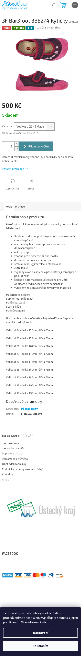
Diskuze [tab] (20, 207)
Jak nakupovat (11, 443)
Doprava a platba (12, 454)
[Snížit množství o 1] (16, 148)
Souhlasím (40, 646)
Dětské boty (29, 409)
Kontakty (7, 474)
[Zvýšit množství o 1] (16, 144)
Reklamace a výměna (15, 459)
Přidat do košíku (38, 146)
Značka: (49, 28)
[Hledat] (53, 5)
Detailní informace (13, 169)
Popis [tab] (9, 207)
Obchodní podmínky (14, 464)
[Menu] (75, 5)
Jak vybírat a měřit (13, 448)
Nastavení (40, 633)
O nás (5, 480)
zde (43, 622)
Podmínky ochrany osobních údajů (22, 469)
